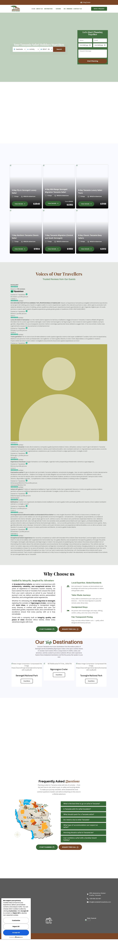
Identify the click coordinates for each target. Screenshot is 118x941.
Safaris (58, 9)
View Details (19, 204)
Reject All (16, 927)
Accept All (16, 933)
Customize (16, 920)
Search (59, 49)
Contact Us (77, 9)
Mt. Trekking (68, 9)
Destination (48, 9)
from (66, 201)
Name (80, 37)
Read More (26, 681)
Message (81, 48)
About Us (39, 9)
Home (33, 9)
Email (95, 37)
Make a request (99, 8)
